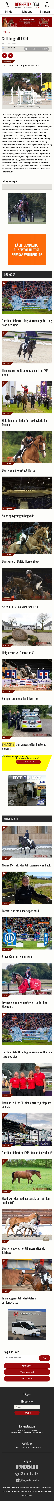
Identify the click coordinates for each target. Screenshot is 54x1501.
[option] (27, 91)
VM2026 (6, 363)
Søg (44, 1358)
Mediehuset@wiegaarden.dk (33, 1432)
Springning (7, 62)
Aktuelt (6, 646)
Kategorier (27, 1365)
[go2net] (27, 1473)
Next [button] (49, 90)
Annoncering (36, 1447)
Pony (5, 995)
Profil (5, 858)
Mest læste (27, 1378)
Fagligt (5, 1191)
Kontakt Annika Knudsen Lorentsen (28, 762)
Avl (4, 1241)
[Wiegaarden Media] (27, 1480)
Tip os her (16, 1447)
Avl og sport (7, 509)
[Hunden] (27, 1466)
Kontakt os (25, 1447)
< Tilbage (6, 32)
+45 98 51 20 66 (16, 1432)
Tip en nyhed (27, 1372)
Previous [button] (5, 90)
